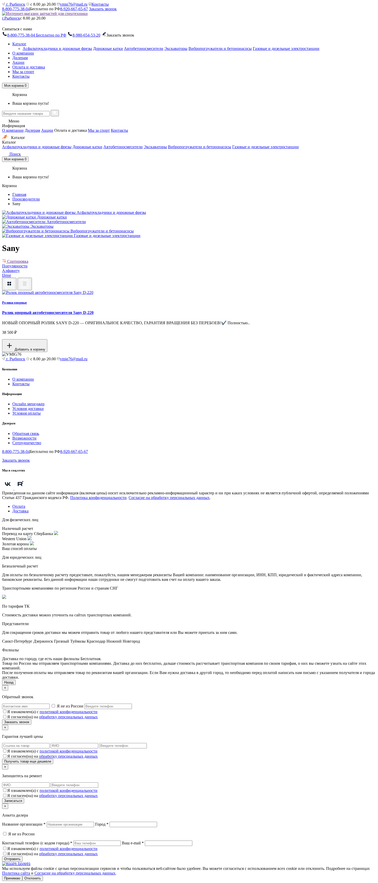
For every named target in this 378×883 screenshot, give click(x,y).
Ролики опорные (14, 302)
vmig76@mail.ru (73, 4)
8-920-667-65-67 (74, 9)
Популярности (15, 266)
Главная (19, 194)
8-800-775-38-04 (16, 9)
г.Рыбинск (11, 18)
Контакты (100, 4)
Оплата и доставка (28, 67)
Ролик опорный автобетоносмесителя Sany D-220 (48, 312)
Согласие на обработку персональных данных (169, 497)
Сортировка (17, 261)
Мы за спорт (23, 71)
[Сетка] (9, 284)
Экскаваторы (175, 48)
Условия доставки (28, 408)
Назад (9, 682)
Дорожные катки (108, 48)
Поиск (14, 154)
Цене (6, 275)
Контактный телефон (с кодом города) (37, 843)
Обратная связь (25, 433)
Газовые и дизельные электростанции (286, 48)
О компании (23, 53)
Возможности (24, 438)
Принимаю (12, 878)
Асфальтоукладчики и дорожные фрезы (57, 48)
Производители (26, 199)
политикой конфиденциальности (68, 712)
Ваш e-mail (133, 843)
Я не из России (70, 706)
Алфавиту (11, 270)
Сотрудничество (26, 443)
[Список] (24, 284)
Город (102, 824)
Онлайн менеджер (28, 404)
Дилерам (20, 58)
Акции (18, 62)
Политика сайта (16, 873)
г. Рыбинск (15, 4)
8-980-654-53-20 (86, 35)
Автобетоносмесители (143, 48)
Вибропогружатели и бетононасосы (220, 48)
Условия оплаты (26, 413)
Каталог (19, 44)
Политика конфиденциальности (98, 497)
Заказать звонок (103, 9)
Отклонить (32, 878)
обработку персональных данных (68, 717)
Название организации (24, 824)
